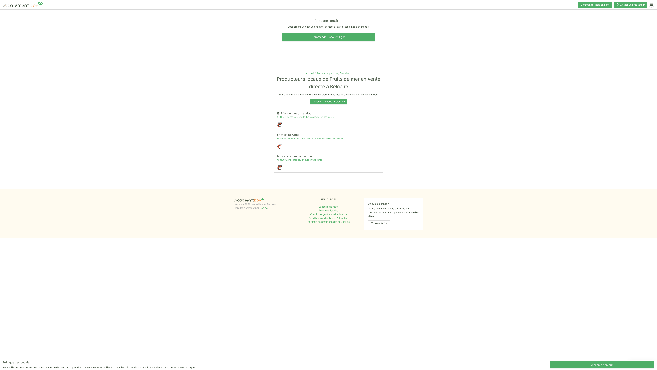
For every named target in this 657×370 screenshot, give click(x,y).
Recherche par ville (327, 73)
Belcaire (345, 73)
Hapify (263, 207)
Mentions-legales (328, 210)
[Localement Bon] (23, 4)
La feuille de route (329, 206)
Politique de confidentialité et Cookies (328, 221)
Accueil (310, 73)
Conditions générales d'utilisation (328, 214)
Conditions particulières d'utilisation (328, 218)
